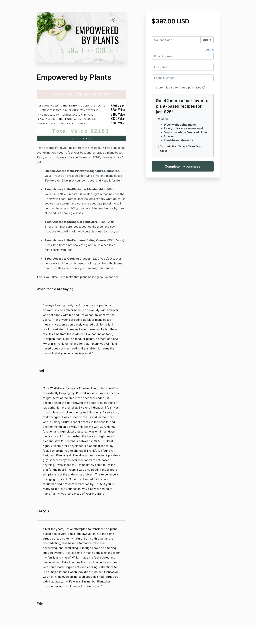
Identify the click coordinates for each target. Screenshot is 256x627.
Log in (210, 49)
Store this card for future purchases (180, 87)
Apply (207, 39)
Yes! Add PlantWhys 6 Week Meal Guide (181, 148)
